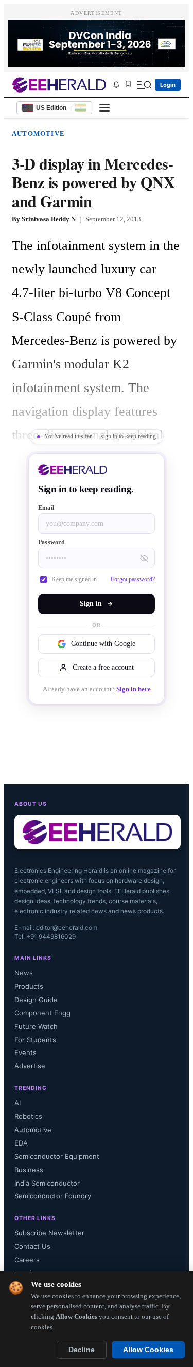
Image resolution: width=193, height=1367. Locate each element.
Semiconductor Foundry (52, 1196)
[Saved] (128, 84)
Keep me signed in (74, 579)
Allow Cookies (148, 1350)
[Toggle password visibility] (144, 558)
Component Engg (42, 1013)
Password (51, 542)
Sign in (91, 603)
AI (17, 1103)
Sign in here (133, 689)
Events (25, 1052)
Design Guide (36, 999)
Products (28, 986)
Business (28, 1170)
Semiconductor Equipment (56, 1156)
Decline (81, 1350)
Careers (27, 1259)
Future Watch (36, 1026)
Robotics (28, 1116)
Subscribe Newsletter (49, 1233)
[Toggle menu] (104, 108)
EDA (21, 1143)
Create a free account (103, 667)
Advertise (29, 1066)
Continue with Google (103, 644)
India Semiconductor (47, 1183)
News (23, 973)
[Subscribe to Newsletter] (116, 84)
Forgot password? (133, 579)
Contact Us (32, 1246)
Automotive (38, 133)
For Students (35, 1040)
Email (46, 508)
